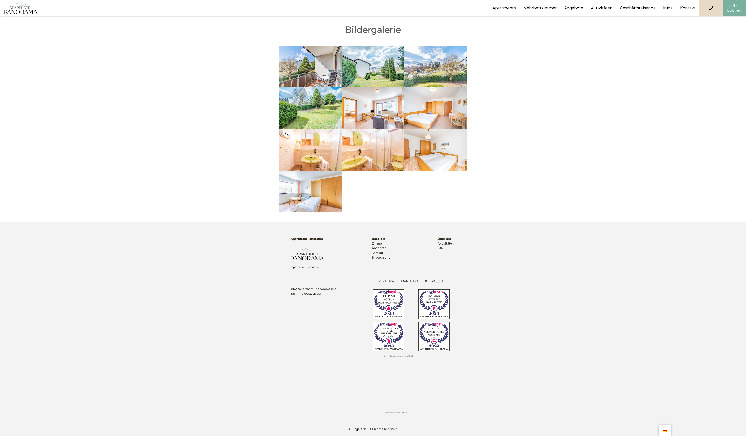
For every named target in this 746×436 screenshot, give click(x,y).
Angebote (573, 8)
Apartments (504, 8)
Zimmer (377, 243)
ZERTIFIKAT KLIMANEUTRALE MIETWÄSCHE (411, 281)
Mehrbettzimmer (540, 8)
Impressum (297, 267)
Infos (667, 8)
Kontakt (688, 8)
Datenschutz (314, 267)
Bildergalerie (381, 257)
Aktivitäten (602, 8)
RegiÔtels (359, 429)
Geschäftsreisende (638, 8)
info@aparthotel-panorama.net (313, 289)
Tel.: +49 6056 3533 (305, 294)
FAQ (441, 248)
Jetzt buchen (734, 8)
